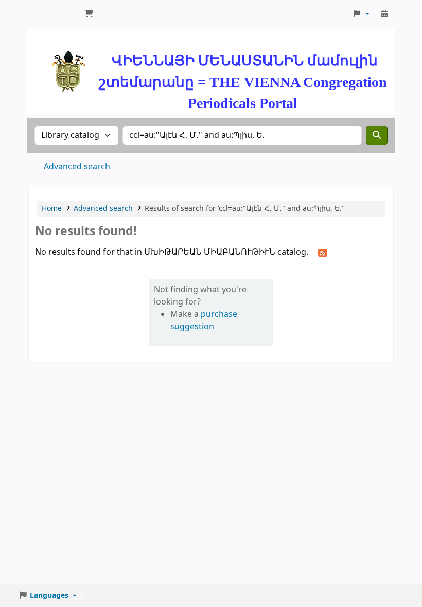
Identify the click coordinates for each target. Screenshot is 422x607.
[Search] (377, 135)
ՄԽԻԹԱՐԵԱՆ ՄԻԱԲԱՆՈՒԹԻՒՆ (54, 14)
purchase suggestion (203, 320)
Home (52, 208)
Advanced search (77, 166)
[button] (89, 14)
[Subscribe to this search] (322, 252)
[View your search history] (384, 14)
